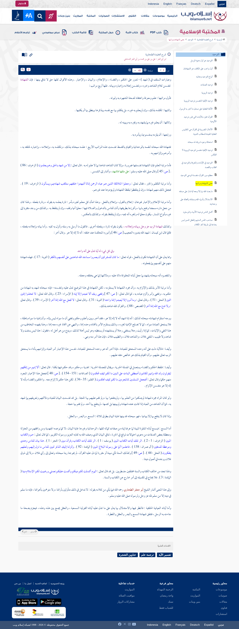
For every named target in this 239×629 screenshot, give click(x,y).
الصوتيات (104, 16)
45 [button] (139, 70)
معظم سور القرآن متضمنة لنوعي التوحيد (197, 175)
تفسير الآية (165, 554)
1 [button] (163, 70)
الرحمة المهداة (165, 589)
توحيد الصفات (207, 84)
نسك (170, 601)
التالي (25, 532)
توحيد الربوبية (207, 92)
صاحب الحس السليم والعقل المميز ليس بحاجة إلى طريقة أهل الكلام (199, 222)
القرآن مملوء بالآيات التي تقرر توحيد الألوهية (200, 119)
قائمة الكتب (79, 32)
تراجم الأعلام (22, 32)
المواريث (78, 16)
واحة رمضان (166, 595)
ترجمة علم (147, 554)
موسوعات (159, 16)
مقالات (145, 16)
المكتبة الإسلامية (200, 31)
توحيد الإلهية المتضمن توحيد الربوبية (198, 101)
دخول (21, 3)
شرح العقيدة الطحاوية (205, 40)
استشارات (221, 614)
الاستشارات (118, 16)
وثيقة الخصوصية (57, 583)
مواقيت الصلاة (127, 595)
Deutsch (196, 4)
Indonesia (153, 4)
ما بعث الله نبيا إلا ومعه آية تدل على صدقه (196, 191)
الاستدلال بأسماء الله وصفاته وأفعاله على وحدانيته (198, 202)
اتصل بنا (27, 583)
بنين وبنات (64, 16)
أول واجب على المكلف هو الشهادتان (198, 68)
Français (181, 4)
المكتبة (91, 16)
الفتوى (132, 16)
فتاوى (224, 607)
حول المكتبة (106, 32)
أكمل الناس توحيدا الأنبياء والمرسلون (198, 212)
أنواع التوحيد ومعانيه (204, 76)
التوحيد (190, 40)
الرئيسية (172, 16)
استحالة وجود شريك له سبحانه (200, 142)
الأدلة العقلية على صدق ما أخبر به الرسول (196, 109)
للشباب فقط (166, 607)
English (167, 4)
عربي (222, 4)
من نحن (17, 583)
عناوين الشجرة (127, 554)
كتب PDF (155, 32)
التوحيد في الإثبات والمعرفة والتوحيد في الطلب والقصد (199, 165)
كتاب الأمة (132, 32)
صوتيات (223, 595)
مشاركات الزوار (126, 601)
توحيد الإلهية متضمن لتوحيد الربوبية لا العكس (199, 152)
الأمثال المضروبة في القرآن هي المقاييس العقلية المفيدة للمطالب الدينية (199, 132)
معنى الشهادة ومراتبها (204, 183)
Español (209, 4)
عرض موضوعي (51, 32)
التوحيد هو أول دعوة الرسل (202, 60)
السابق (32, 532)
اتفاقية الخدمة (41, 583)
